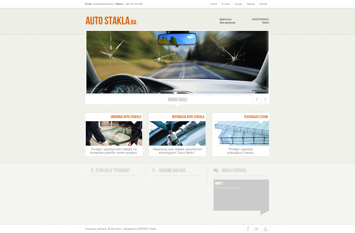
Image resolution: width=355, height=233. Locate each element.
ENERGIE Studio (147, 228)
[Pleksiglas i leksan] (241, 144)
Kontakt (263, 4)
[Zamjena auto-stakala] (114, 144)
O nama (226, 4)
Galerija (251, 4)
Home (214, 4)
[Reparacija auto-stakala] (177, 144)
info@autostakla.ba (103, 4)
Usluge (238, 4)
